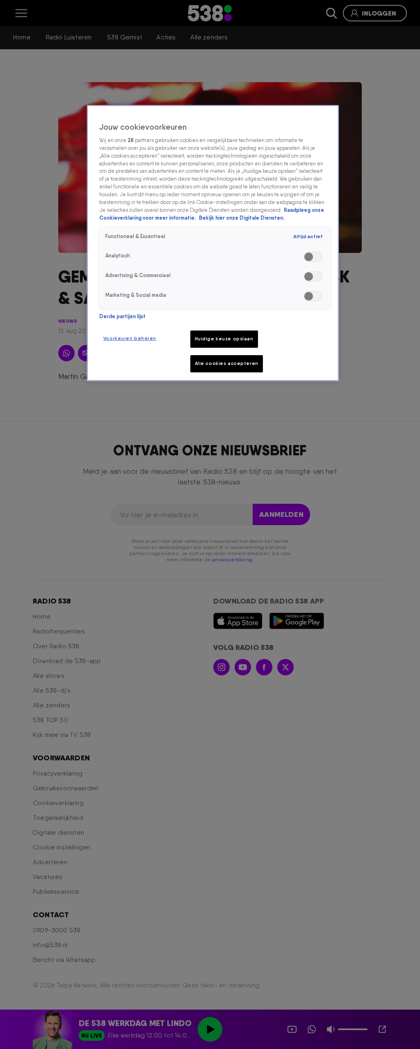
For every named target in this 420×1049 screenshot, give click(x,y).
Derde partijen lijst (122, 316)
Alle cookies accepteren (226, 363)
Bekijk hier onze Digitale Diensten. (241, 218)
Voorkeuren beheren (129, 338)
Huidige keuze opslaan (224, 339)
